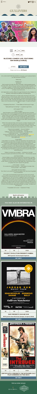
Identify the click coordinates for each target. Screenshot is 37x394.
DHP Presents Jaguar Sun (18, 314)
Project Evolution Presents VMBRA (18, 253)
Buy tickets (18, 258)
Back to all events (18, 195)
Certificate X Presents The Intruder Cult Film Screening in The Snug (18, 374)
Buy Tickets (23, 67)
